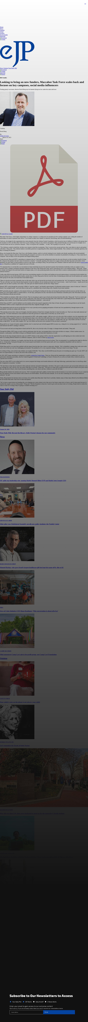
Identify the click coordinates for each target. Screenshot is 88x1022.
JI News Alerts (51, 1002)
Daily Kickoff (39, 1002)
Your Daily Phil (16, 1002)
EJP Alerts (28, 1002)
